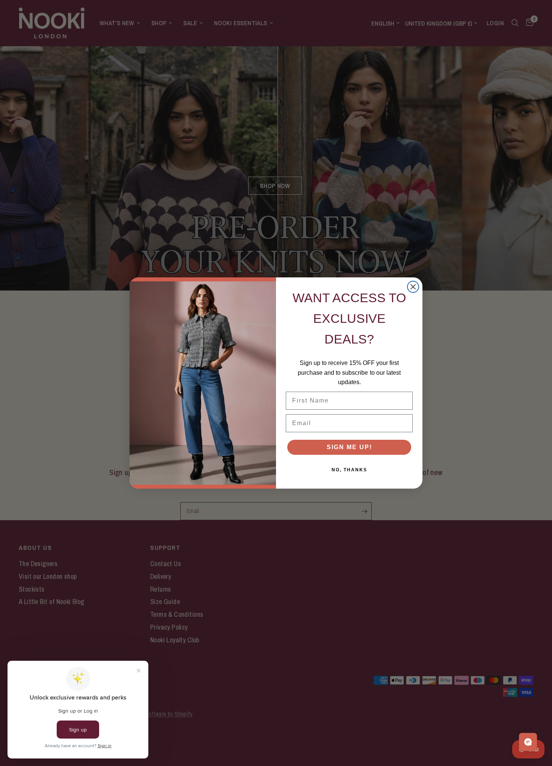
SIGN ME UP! (349, 447)
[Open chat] (528, 742)
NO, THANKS (349, 469)
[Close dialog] (413, 286)
